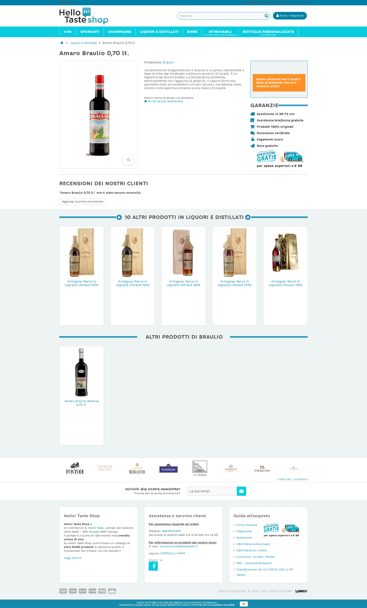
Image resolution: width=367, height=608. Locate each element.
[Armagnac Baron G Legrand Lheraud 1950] (285, 252)
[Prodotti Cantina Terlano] (200, 468)
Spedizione (244, 537)
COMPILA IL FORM (172, 553)
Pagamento (244, 531)
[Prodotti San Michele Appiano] (262, 468)
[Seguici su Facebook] (153, 566)
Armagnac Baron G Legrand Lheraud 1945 (133, 283)
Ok (244, 603)
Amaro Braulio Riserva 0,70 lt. (82, 402)
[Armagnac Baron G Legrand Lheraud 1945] (132, 252)
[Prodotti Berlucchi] (137, 468)
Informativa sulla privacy (253, 544)
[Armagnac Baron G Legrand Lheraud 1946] (183, 252)
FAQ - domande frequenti (254, 563)
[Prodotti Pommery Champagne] (168, 468)
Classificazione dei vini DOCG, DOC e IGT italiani (265, 572)
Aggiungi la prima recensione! (82, 201)
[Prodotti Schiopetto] (231, 468)
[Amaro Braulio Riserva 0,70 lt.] (81, 372)
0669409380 (171, 531)
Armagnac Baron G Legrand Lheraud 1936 (82, 283)
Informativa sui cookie (251, 550)
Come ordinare (246, 525)
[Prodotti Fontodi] (75, 468)
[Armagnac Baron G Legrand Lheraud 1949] (234, 252)
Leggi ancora (72, 557)
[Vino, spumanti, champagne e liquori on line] (88, 15)
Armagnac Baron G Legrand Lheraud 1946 (183, 283)
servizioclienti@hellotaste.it (93, 2)
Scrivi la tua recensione (165, 101)
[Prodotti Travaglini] (293, 468)
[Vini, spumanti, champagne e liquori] (62, 43)
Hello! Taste (96, 527)
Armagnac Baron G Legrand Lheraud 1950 (285, 283)
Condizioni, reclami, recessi (255, 556)
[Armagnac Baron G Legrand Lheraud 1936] (81, 252)
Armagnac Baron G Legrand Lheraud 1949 (234, 283)
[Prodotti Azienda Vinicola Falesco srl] (106, 468)
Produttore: (153, 62)
